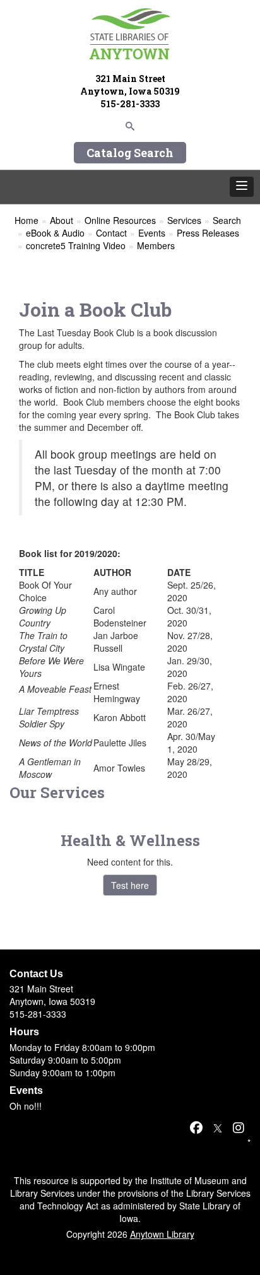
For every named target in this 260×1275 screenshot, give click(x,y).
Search (227, 220)
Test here (130, 885)
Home (26, 220)
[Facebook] (196, 1127)
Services (184, 220)
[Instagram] (238, 1127)
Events (151, 232)
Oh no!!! (25, 1106)
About (61, 220)
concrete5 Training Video (76, 245)
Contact (111, 232)
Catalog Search (130, 152)
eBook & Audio (55, 232)
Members (156, 245)
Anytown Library (162, 1234)
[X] (218, 1127)
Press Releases (208, 232)
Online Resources (120, 220)
